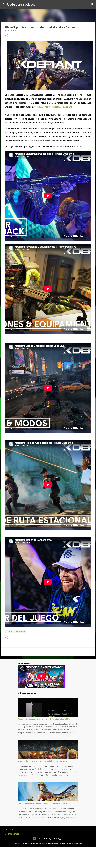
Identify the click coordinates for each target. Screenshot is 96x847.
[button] (6, 35)
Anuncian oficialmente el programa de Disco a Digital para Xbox (44, 719)
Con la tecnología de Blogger (49, 838)
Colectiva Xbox (21, 4)
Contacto (9, 829)
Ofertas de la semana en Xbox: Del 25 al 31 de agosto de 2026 (43, 803)
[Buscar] (38, 4)
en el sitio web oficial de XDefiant (55, 107)
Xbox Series (20, 632)
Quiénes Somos (12, 834)
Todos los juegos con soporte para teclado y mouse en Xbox (42, 761)
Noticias (9, 632)
